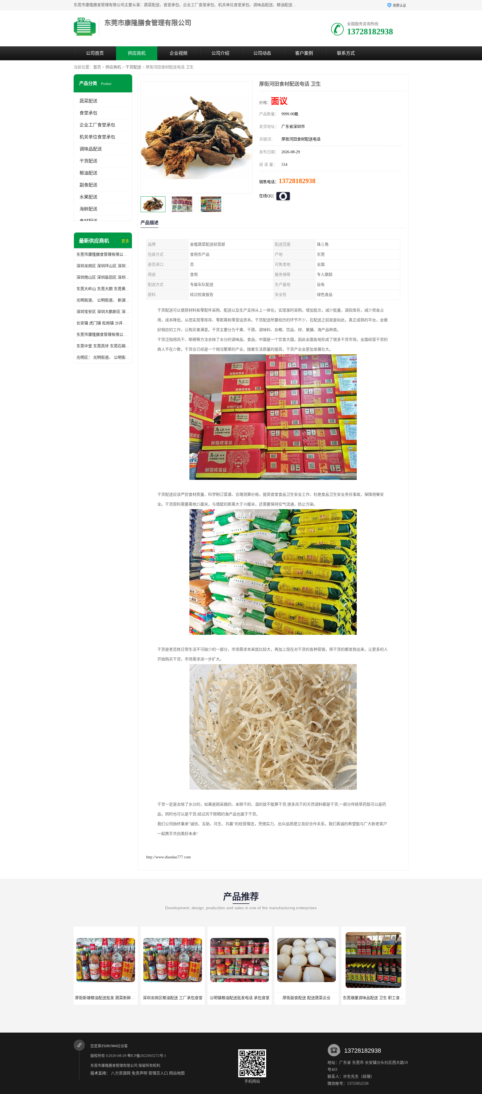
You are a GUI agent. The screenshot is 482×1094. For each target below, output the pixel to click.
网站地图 (177, 1073)
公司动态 (262, 53)
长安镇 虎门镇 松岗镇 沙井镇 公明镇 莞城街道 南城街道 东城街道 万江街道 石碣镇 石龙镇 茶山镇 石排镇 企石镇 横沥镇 (102, 323)
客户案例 (304, 53)
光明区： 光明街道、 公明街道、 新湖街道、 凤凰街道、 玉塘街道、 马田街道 (102, 357)
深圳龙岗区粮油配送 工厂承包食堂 (106, 998)
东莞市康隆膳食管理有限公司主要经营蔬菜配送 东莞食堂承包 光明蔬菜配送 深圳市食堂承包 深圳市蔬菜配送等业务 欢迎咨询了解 (102, 254)
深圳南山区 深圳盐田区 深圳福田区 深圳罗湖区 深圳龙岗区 (102, 277)
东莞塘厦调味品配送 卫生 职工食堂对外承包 (314, 998)
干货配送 (133, 67)
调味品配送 (90, 149)
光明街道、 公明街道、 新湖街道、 (102, 300)
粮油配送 (88, 173)
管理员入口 (158, 1073)
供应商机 (137, 53)
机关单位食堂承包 (97, 137)
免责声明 (139, 1073)
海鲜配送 (88, 209)
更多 (125, 241)
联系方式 (346, 53)
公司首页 (95, 53)
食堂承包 (88, 113)
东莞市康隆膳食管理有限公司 (114, 1065)
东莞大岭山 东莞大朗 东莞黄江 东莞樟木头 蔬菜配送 (102, 289)
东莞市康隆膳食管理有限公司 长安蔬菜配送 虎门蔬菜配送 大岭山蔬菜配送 (102, 334)
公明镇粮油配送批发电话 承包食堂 (173, 998)
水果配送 (88, 197)
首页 (97, 67)
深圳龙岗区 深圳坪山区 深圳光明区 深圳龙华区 (102, 266)
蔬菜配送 (88, 101)
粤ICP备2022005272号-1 (146, 1056)
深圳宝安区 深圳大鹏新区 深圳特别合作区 (102, 312)
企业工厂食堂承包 (97, 125)
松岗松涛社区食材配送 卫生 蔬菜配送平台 (379, 998)
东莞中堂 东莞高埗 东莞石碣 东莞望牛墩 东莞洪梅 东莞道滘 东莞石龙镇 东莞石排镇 (102, 346)
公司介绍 (220, 53)
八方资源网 (121, 1073)
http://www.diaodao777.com (168, 857)
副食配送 (88, 185)
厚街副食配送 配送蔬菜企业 (240, 998)
